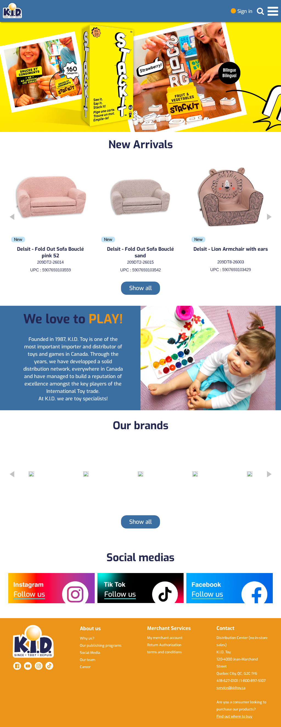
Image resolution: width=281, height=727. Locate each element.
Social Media (90, 652)
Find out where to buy (234, 716)
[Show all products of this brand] (31, 474)
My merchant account (164, 637)
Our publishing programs (101, 645)
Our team (87, 659)
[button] (274, 77)
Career (85, 667)
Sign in (244, 11)
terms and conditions (164, 652)
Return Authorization (164, 645)
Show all (140, 288)
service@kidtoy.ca (231, 687)
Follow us (29, 594)
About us (90, 628)
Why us (87, 638)
